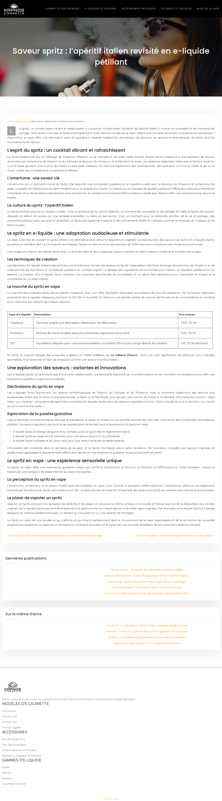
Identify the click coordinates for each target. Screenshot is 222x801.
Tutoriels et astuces (176, 8)
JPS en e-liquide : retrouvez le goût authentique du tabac (174, 535)
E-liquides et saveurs (101, 8)
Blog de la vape (208, 8)
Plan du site (111, 798)
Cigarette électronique (62, 8)
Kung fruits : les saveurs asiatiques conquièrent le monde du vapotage (56, 535)
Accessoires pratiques (139, 8)
